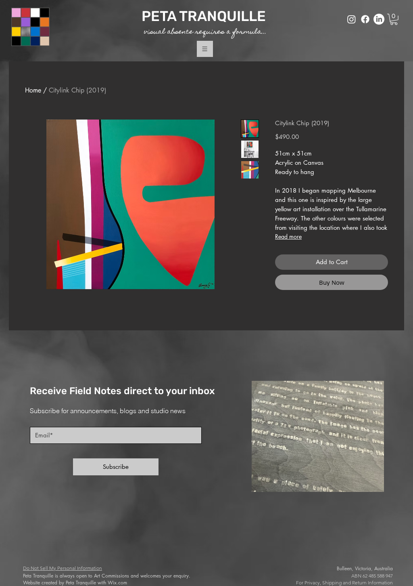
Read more (288, 236)
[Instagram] (351, 19)
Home (33, 90)
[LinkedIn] (378, 19)
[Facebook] (365, 19)
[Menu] (204, 49)
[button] (393, 19)
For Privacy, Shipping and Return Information (344, 583)
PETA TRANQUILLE (205, 16)
